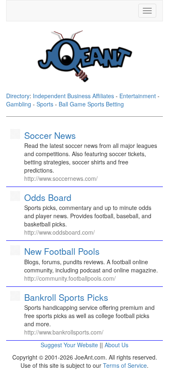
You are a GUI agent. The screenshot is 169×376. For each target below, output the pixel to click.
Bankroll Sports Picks (66, 297)
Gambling (18, 104)
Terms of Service (125, 365)
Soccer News (50, 135)
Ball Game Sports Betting (91, 104)
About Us (116, 345)
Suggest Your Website (69, 345)
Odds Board (47, 197)
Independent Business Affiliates (73, 96)
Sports (45, 104)
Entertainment (137, 96)
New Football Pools (62, 251)
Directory (18, 96)
